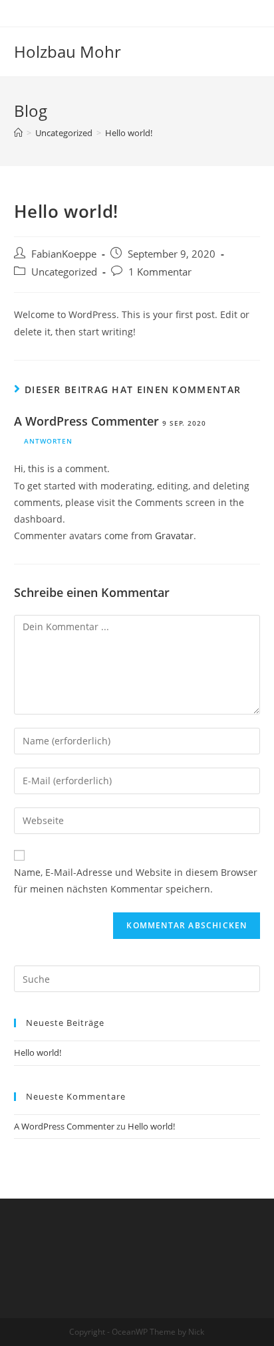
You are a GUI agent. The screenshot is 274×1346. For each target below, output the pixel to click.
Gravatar (174, 535)
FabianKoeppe (63, 254)
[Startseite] (18, 133)
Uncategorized (64, 272)
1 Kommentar (160, 272)
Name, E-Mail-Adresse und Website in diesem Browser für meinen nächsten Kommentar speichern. (135, 880)
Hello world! (37, 1052)
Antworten (48, 441)
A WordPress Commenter (86, 421)
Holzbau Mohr (67, 51)
